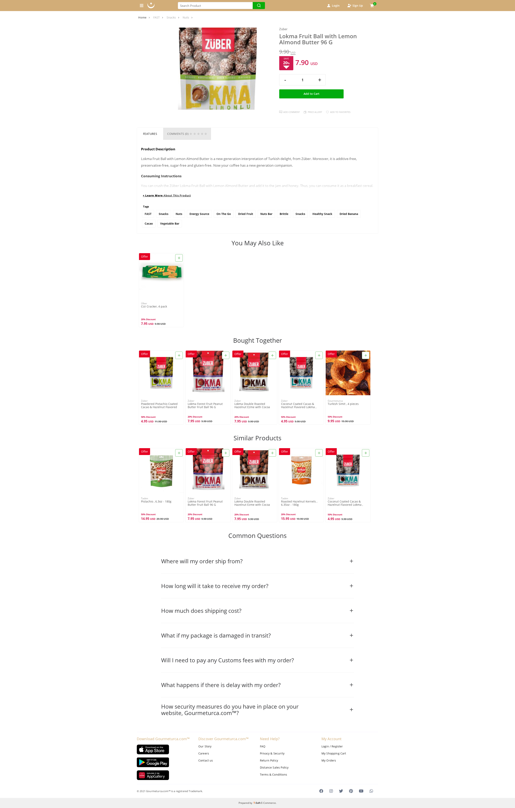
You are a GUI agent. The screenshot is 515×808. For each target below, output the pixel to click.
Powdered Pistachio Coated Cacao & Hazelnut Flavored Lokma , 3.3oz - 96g (159, 405)
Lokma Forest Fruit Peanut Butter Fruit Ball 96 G (205, 405)
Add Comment (291, 112)
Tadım (144, 498)
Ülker (144, 303)
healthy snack (322, 214)
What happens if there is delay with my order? (221, 685)
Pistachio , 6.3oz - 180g (156, 501)
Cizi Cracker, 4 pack (154, 306)
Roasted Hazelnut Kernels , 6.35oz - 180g (299, 503)
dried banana (349, 214)
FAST (148, 214)
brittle (284, 214)
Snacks (163, 214)
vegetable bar (169, 223)
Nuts (179, 214)
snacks (300, 214)
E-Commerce (268, 803)
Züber (283, 29)
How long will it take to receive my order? (214, 586)
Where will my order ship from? (202, 561)
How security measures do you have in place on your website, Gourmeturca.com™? (230, 710)
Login (336, 5)
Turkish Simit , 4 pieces (343, 404)
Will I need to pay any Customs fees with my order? (227, 660)
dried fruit (245, 214)
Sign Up (357, 5)
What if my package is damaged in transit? (216, 635)
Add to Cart (311, 94)
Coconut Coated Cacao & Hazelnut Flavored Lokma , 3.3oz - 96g (298, 405)
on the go (223, 214)
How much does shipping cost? (201, 610)
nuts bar (266, 214)
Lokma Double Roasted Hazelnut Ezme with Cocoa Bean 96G (252, 405)
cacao (149, 223)
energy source (199, 214)
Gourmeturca (335, 400)
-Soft (257, 803)
